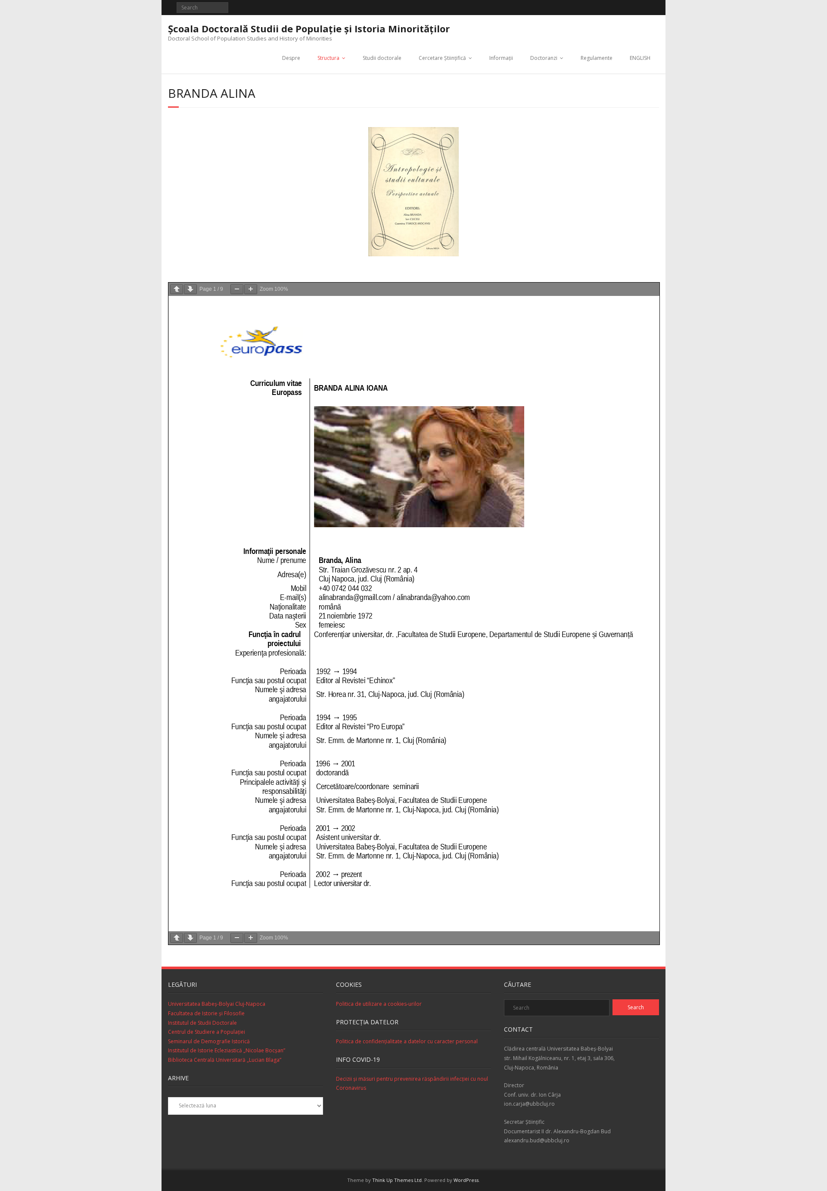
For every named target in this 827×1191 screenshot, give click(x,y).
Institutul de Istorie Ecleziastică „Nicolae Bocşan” (226, 1050)
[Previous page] (176, 289)
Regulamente (596, 58)
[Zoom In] (250, 289)
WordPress (466, 1180)
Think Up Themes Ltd (397, 1180)
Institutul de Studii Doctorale (202, 1022)
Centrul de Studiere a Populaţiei (206, 1032)
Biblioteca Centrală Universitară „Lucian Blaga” (224, 1060)
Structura (328, 58)
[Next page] (190, 289)
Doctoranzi (543, 58)
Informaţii (501, 58)
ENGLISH (640, 58)
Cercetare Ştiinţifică (442, 58)
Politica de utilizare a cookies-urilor (379, 1004)
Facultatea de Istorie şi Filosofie (206, 1013)
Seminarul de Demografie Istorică (209, 1041)
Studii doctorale (382, 58)
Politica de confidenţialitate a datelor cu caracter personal (407, 1041)
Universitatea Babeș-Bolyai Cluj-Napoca (216, 1004)
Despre (291, 58)
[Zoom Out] (236, 289)
